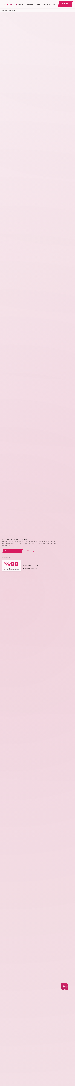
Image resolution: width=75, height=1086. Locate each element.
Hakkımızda (29, 4)
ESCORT (9, 4)
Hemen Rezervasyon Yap (12, 551)
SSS (54, 4)
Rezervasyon (46, 4)
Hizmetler (20, 4)
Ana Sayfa (4, 10)
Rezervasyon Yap (65, 4)
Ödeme (38, 4)
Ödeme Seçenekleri (32, 551)
